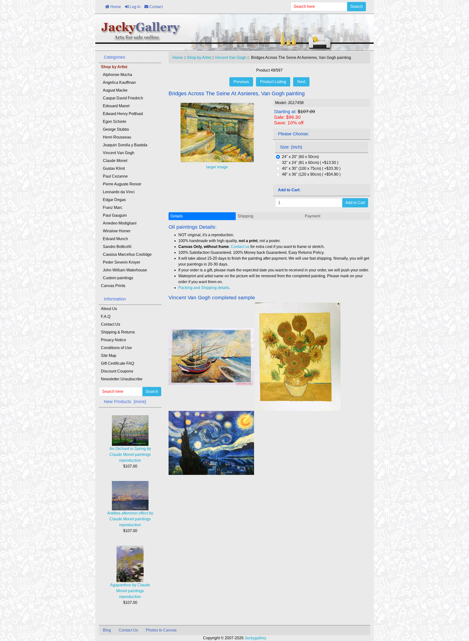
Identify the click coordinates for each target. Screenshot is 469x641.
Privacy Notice (113, 340)
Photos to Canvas (161, 630)
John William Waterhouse (124, 270)
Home (115, 7)
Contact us (240, 247)
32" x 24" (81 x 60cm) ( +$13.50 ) (310, 162)
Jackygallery (255, 638)
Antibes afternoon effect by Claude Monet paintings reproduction (130, 519)
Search (356, 6)
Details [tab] (177, 216)
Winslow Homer (115, 231)
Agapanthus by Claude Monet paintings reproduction (130, 591)
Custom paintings (117, 278)
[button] (454, 616)
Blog (107, 630)
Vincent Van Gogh (230, 57)
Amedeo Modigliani (119, 223)
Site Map (108, 355)
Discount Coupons (117, 371)
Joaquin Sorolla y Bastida (124, 145)
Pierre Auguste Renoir (121, 184)
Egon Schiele (113, 121)
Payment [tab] (312, 216)
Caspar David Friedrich (122, 98)
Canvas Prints (113, 286)
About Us (109, 309)
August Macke (114, 90)
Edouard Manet (115, 106)
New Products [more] (125, 401)
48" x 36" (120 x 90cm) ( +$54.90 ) (311, 174)
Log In (134, 7)
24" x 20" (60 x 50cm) (300, 157)
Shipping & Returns (118, 332)
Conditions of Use (116, 348)
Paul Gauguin (114, 215)
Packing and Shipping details (203, 288)
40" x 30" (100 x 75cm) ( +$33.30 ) (311, 168)
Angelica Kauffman (118, 82)
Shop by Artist (199, 57)
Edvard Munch (114, 239)
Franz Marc (111, 207)
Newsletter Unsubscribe (121, 379)
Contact (155, 7)
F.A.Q (105, 316)
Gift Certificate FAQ (117, 363)
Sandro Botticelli (116, 247)
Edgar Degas (113, 200)
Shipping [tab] (245, 216)
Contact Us (110, 324)
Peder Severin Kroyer (120, 262)
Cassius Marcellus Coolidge (126, 254)
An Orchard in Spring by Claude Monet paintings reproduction (130, 454)
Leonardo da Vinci (118, 192)
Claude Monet (114, 161)
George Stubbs (115, 129)
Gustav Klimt (113, 168)
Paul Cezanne (114, 176)
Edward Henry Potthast (122, 114)
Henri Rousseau (116, 137)
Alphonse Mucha (116, 75)
